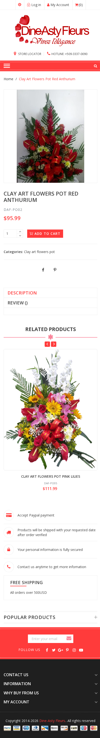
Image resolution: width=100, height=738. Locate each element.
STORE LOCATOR (29, 54)
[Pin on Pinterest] (55, 270)
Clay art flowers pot (39, 251)
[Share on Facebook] (43, 270)
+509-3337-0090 (69, 54)
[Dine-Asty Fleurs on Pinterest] (67, 649)
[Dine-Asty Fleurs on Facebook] (47, 649)
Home (8, 79)
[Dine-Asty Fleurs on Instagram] (74, 649)
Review (18, 303)
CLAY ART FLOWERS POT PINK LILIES (50, 476)
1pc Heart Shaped (39, 708)
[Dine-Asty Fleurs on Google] (60, 649)
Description (22, 293)
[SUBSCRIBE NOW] (69, 639)
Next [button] (53, 344)
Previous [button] (47, 344)
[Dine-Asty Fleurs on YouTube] (81, 649)
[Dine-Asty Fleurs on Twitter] (54, 649)
